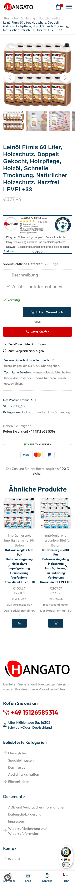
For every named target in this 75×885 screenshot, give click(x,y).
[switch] (66, 864)
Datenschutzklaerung (24, 814)
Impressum (16, 821)
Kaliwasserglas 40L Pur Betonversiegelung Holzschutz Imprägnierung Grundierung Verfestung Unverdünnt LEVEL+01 (19, 566)
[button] (59, 7)
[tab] (37, 275)
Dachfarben (17, 767)
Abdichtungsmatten (23, 774)
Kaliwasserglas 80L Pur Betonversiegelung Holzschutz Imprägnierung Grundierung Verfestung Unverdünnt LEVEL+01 (56, 566)
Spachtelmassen (21, 760)
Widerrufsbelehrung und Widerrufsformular (27, 831)
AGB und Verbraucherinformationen (36, 807)
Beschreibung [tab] (25, 274)
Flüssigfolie (17, 753)
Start (7, 18)
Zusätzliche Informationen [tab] (37, 286)
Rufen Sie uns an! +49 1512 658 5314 (29, 431)
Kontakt (14, 859)
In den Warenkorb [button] (19, 623)
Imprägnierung (24, 18)
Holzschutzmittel (50, 18)
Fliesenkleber (18, 781)
